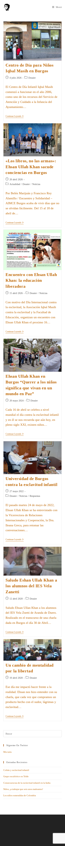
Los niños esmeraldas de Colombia (19, 795)
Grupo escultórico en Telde (16, 776)
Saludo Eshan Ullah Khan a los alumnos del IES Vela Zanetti (31, 586)
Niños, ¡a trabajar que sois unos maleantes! (23, 789)
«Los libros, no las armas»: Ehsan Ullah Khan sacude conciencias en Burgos (31, 167)
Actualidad (15, 184)
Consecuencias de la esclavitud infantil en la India (26, 783)
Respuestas (35, 496)
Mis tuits (7, 752)
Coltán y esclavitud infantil (16, 770)
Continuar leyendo (15, 116)
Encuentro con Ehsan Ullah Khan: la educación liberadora (31, 280)
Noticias (36, 184)
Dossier (32, 78)
